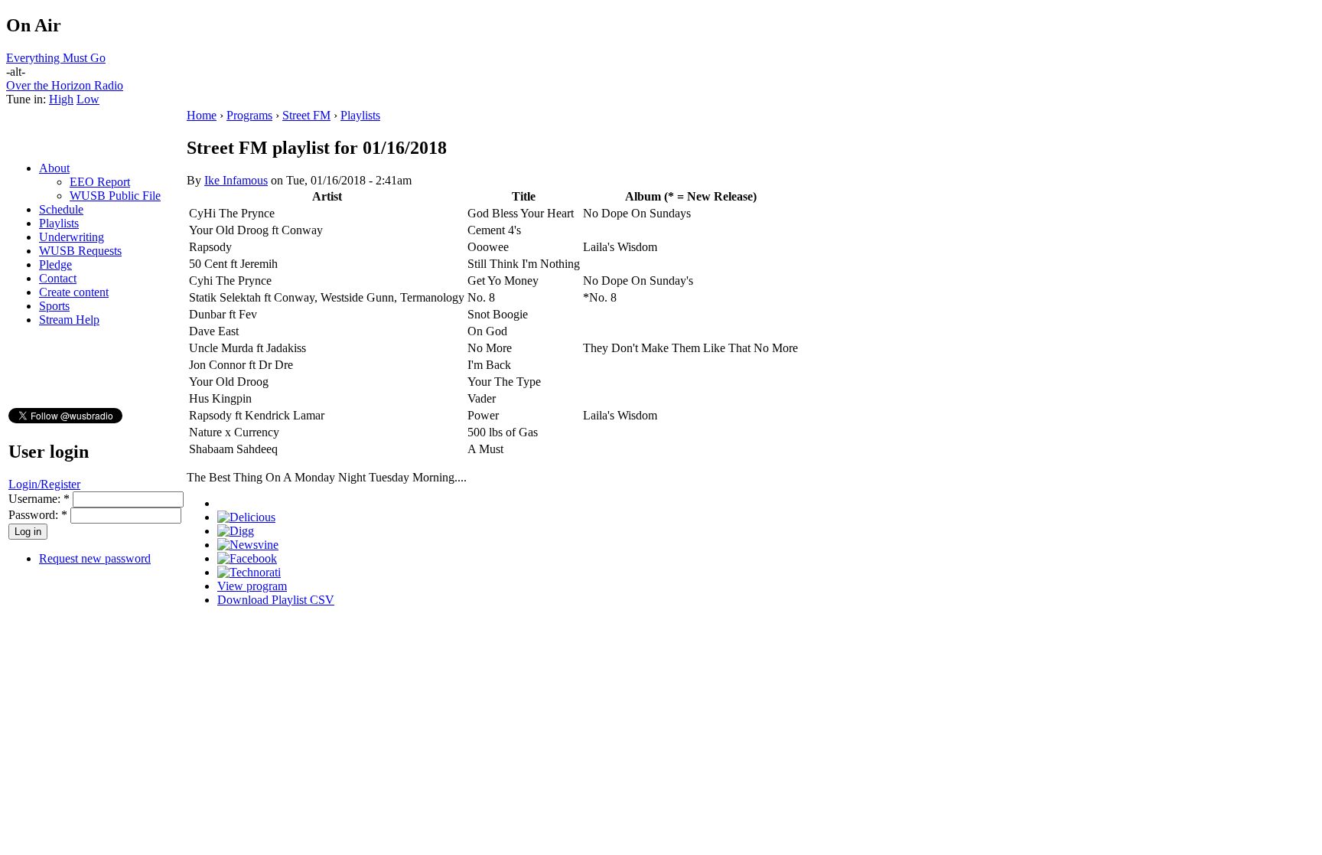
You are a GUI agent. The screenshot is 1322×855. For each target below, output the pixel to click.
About (54, 168)
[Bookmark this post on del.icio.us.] (246, 517)
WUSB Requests (80, 250)
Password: (37, 514)
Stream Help (69, 319)
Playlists (59, 223)
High (61, 99)
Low (88, 99)
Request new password (95, 558)
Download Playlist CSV (275, 599)
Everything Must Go (56, 57)
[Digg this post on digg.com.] (235, 530)
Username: (39, 498)
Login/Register (44, 484)
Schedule (61, 209)
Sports (54, 305)
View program (252, 585)
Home (202, 115)
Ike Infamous (236, 180)
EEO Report (100, 181)
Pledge (55, 264)
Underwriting (71, 236)
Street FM (306, 115)
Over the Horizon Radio (64, 85)
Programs (249, 115)
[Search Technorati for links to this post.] (249, 572)
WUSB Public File (115, 195)
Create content (74, 292)
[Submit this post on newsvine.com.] (247, 544)
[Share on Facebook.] (247, 558)
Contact (58, 278)
